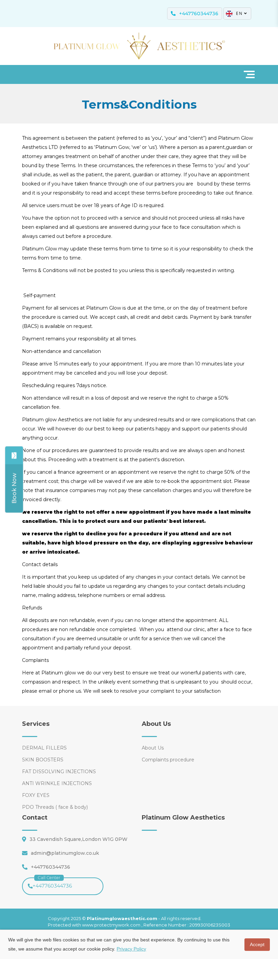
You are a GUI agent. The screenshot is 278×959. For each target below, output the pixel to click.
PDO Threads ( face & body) (55, 807)
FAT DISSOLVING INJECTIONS (59, 771)
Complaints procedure (168, 760)
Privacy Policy (131, 949)
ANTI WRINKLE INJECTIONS (57, 783)
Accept (257, 944)
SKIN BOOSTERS (42, 760)
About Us (153, 748)
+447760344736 (52, 883)
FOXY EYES (35, 795)
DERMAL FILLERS (44, 748)
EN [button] (239, 13)
